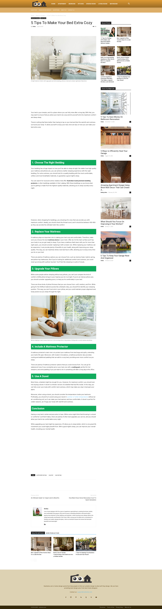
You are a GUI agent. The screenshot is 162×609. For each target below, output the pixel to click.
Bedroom (72, 4)
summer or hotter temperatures (77, 397)
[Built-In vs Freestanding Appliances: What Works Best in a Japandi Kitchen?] (108, 51)
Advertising (56, 10)
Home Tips (43, 18)
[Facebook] (33, 31)
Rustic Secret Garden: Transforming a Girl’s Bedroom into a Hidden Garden (63, 554)
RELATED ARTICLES (38, 533)
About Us (63, 10)
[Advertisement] (63, 97)
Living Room (102, 4)
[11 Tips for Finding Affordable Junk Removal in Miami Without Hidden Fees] (108, 32)
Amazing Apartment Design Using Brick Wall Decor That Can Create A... (115, 187)
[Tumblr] (86, 597)
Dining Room (91, 4)
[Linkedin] (45, 524)
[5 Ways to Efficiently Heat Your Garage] (116, 138)
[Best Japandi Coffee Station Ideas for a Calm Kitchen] (41, 544)
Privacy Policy (119, 607)
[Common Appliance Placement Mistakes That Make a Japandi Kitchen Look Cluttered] (108, 70)
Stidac (34, 26)
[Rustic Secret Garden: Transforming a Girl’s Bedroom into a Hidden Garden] (63, 544)
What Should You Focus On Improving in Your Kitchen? (112, 222)
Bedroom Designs (40, 15)
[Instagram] (71, 597)
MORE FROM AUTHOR (52, 533)
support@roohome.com (84, 592)
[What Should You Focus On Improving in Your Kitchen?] (116, 208)
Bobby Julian (104, 192)
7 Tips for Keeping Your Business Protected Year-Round (123, 78)
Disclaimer (102, 607)
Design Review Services (45, 10)
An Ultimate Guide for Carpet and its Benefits (45, 498)
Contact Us (71, 10)
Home (53, 4)
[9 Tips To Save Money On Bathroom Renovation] (116, 103)
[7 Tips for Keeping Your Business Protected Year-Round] (86, 544)
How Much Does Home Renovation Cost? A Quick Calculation (82, 499)
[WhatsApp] (46, 31)
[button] (129, 4)
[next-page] (35, 560)
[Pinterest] (41, 31)
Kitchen (81, 4)
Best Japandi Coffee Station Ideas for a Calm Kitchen (124, 39)
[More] (50, 31)
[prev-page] (32, 560)
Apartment (62, 4)
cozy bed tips (58, 475)
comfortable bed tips (41, 475)
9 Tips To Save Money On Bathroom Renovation (112, 118)
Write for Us (128, 607)
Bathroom (113, 4)
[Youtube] (96, 597)
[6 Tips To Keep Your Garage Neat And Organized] (116, 242)
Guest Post (34, 10)
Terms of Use (110, 607)
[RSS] (81, 597)
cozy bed (51, 475)
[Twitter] (37, 31)
